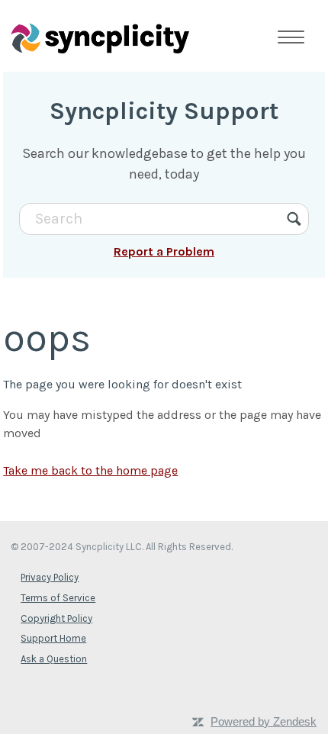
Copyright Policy (56, 618)
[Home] (100, 37)
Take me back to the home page (90, 470)
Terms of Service (58, 598)
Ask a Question (54, 659)
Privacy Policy (50, 577)
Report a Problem (164, 251)
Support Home (53, 638)
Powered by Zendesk (264, 721)
